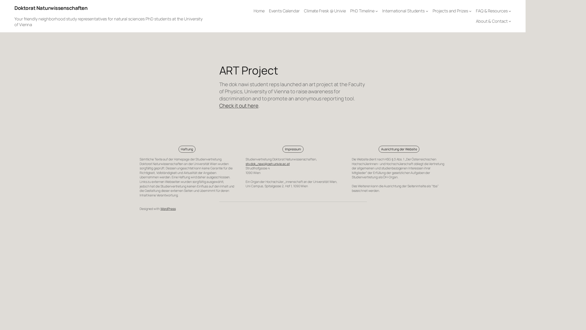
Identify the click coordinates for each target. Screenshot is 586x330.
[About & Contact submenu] (510, 21)
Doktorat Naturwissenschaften (50, 8)
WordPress (168, 208)
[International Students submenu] (427, 11)
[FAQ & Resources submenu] (510, 11)
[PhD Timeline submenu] (376, 11)
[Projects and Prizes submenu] (470, 11)
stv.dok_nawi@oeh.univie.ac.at (268, 164)
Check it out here (238, 105)
